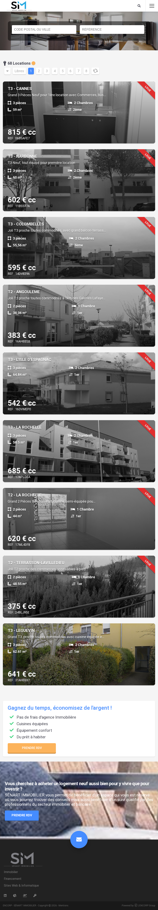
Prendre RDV (32, 748)
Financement (12, 879)
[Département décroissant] (7, 71)
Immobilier (11, 872)
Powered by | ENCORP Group (138, 905)
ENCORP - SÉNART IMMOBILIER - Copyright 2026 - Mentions (35, 905)
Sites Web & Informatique (21, 885)
